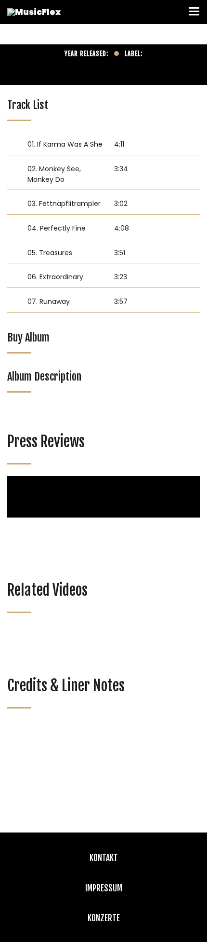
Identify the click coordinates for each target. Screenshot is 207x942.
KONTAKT (104, 858)
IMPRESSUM (103, 888)
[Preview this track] (14, 144)
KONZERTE (104, 918)
